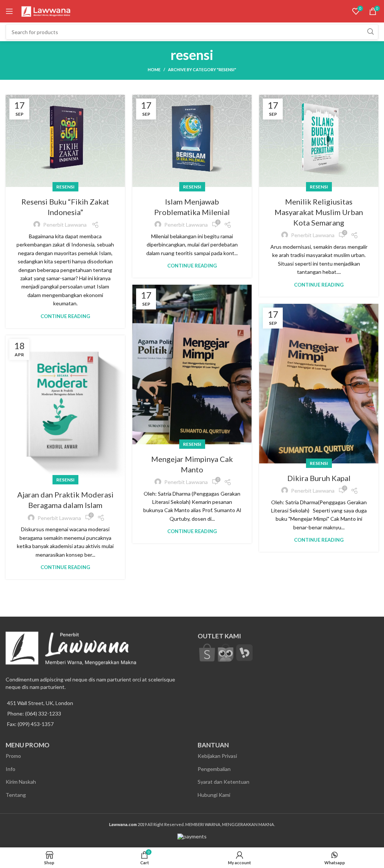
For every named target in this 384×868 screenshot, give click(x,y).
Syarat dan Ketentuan (223, 781)
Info (10, 769)
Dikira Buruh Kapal (319, 478)
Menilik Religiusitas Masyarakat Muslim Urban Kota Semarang (318, 212)
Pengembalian (214, 769)
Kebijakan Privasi (217, 756)
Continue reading (65, 316)
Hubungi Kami (214, 795)
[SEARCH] (370, 32)
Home (154, 69)
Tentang (16, 795)
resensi (65, 187)
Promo (13, 756)
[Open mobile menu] (9, 11)
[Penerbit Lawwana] (207, 652)
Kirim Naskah (21, 781)
